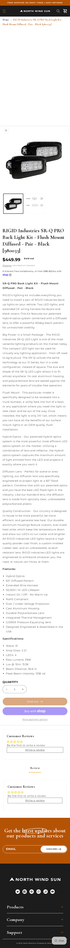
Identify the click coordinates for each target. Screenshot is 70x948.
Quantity (10, 682)
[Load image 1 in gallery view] (13, 204)
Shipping (7, 265)
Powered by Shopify (45, 943)
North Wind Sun (30, 943)
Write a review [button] (35, 749)
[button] (4, 11)
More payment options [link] (35, 719)
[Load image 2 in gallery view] (35, 204)
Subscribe (51, 849)
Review (35, 768)
